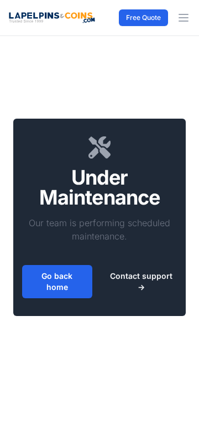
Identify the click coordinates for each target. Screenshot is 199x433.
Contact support (141, 281)
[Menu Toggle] (183, 18)
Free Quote (143, 17)
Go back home (56, 281)
